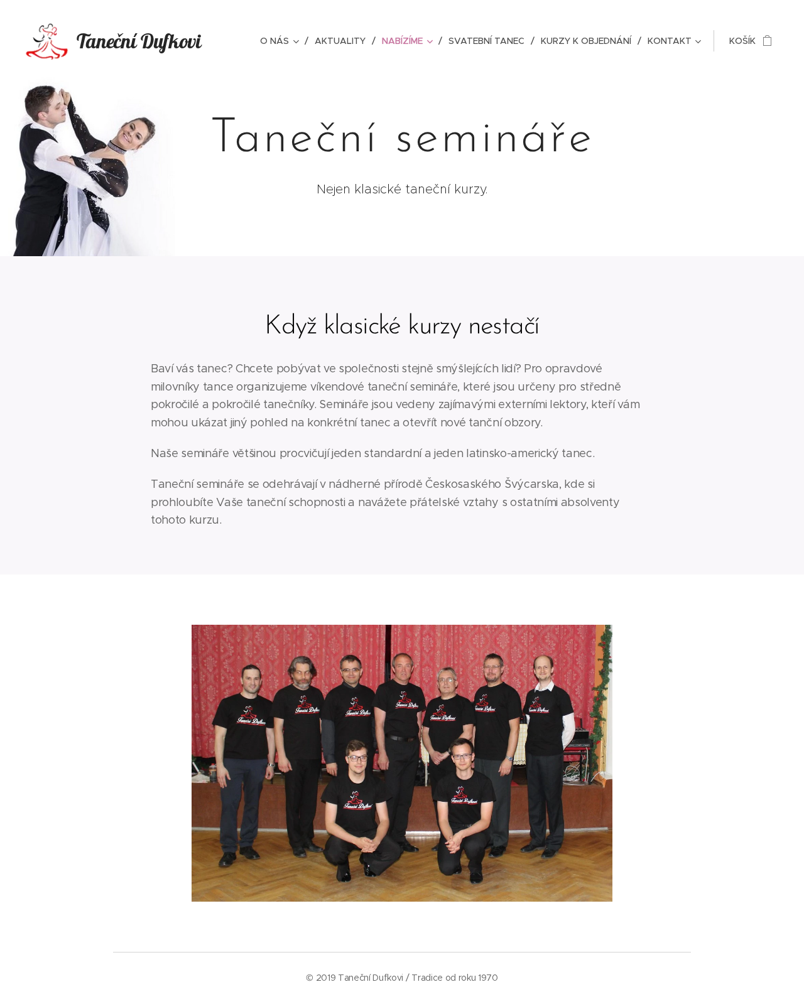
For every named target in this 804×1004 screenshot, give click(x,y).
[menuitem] (282, 41)
